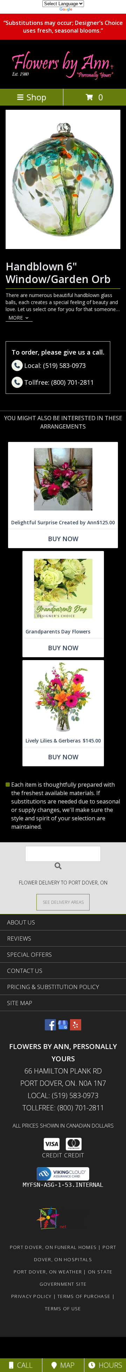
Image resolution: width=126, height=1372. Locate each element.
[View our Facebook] (50, 1028)
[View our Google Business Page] (63, 1028)
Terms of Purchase (83, 1296)
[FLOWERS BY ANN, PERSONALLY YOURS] (62, 78)
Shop (36, 97)
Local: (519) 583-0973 (63, 1095)
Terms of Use (63, 1308)
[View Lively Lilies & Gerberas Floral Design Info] (63, 697)
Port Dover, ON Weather (48, 1272)
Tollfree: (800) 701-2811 (63, 1107)
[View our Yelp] (75, 1028)
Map (66, 1365)
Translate (84, 10)
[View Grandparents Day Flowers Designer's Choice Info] (63, 588)
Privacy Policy (31, 1296)
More (15, 317)
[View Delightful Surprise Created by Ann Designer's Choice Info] (63, 479)
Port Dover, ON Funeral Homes (53, 1247)
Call (23, 1365)
